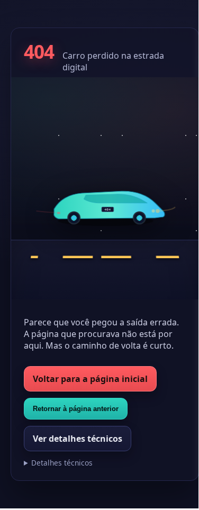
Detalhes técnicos (62, 463)
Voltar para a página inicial (90, 379)
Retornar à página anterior (76, 409)
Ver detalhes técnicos (77, 438)
